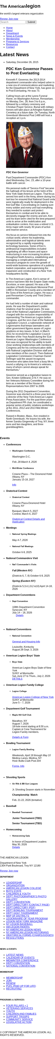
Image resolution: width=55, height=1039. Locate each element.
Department (12, 33)
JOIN (9, 980)
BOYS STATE (13, 891)
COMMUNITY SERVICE (19, 1019)
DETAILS (17, 679)
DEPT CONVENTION (18, 963)
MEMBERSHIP (14, 977)
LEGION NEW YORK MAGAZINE (24, 921)
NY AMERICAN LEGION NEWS (23, 929)
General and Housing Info (26, 641)
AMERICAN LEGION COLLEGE (23, 888)
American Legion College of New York (33, 697)
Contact (10, 47)
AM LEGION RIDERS (18, 927)
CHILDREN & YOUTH (18, 893)
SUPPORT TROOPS (17, 1016)
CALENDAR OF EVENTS (20, 957)
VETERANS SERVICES (19, 1008)
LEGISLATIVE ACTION (18, 1022)
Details (20, 615)
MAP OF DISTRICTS (17, 916)
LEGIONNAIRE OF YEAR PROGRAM (27, 918)
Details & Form (20, 737)
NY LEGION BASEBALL (19, 924)
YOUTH (10, 1011)
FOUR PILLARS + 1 (17, 1005)
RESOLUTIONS (15, 938)
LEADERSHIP (14, 882)
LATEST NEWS (15, 955)
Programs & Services (17, 41)
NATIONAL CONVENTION (20, 966)
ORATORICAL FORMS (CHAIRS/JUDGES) (30, 935)
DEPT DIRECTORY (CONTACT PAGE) (28, 904)
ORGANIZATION (15, 885)
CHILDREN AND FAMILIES (21, 1014)
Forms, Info (18, 766)
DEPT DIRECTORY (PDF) (20, 907)
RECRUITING (14, 989)
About (9, 30)
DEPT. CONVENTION (18, 902)
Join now (13, 19)
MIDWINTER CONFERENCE (22, 960)
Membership (13, 38)
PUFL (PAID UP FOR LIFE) (21, 986)
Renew (4, 19)
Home (9, 27)
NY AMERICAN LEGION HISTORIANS (27, 932)
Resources (12, 44)
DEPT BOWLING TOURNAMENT (24, 910)
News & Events (14, 36)
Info (14, 484)
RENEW (10, 983)
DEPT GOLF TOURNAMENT (22, 913)
